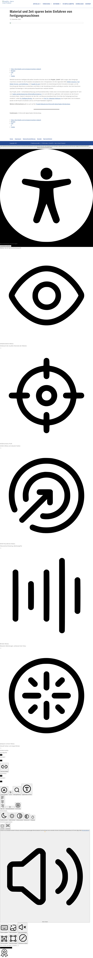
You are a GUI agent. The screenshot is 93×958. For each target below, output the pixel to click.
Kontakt (88, 4)
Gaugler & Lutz (35, 84)
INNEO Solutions (72, 82)
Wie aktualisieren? (85, 830)
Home (11, 139)
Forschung (46, 4)
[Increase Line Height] (1, 776)
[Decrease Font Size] (1, 760)
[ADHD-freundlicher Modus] (0, 548)
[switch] (0, 348)
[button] (90, 147)
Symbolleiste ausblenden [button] (6, 246)
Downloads (80, 4)
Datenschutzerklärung (29, 139)
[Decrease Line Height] (1, 781)
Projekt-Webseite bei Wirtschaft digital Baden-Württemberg (53, 104)
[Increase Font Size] (1, 755)
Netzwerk (56, 4)
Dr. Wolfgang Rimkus (26, 98)
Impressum (18, 139)
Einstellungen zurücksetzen (6, 947)
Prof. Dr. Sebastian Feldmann (52, 98)
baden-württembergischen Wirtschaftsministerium (27, 94)
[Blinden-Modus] (0, 648)
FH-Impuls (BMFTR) (68, 4)
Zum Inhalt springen (6, 945)
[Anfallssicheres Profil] (0, 448)
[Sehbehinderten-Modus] (0, 348)
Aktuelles (36, 4)
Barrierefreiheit (47, 139)
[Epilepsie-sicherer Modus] (0, 748)
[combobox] (44, 147)
